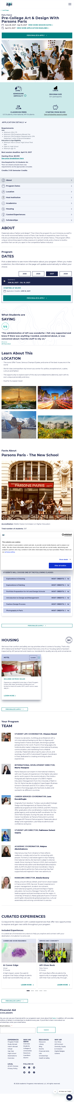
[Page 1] (28, 990)
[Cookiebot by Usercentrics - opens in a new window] (63, 535)
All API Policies (13, 1066)
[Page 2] (32, 990)
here (54, 1018)
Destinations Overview (12, 1057)
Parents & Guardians (26, 1054)
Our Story (58, 1042)
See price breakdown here (13, 158)
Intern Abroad (13, 1046)
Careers (57, 1053)
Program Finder (13, 1042)
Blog (40, 1046)
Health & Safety (44, 1058)
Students (26, 1046)
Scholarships (43, 1056)
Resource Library (42, 1043)
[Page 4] (40, 990)
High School (12, 1053)
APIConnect (59, 1044)
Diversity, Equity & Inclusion (60, 1048)
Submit (46, 1030)
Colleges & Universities (27, 1050)
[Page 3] (36, 990)
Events (41, 1049)
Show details (63, 559)
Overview (26, 1044)
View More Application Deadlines (32, 28)
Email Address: (6, 1026)
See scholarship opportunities (55, 114)
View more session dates (40, 25)
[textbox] (37, 371)
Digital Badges (60, 1051)
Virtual (10, 1049)
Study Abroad (12, 1044)
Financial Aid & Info (44, 1052)
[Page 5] (45, 990)
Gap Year (11, 1051)
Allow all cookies (60, 565)
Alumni (25, 1058)
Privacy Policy (12, 1068)
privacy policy (10, 552)
